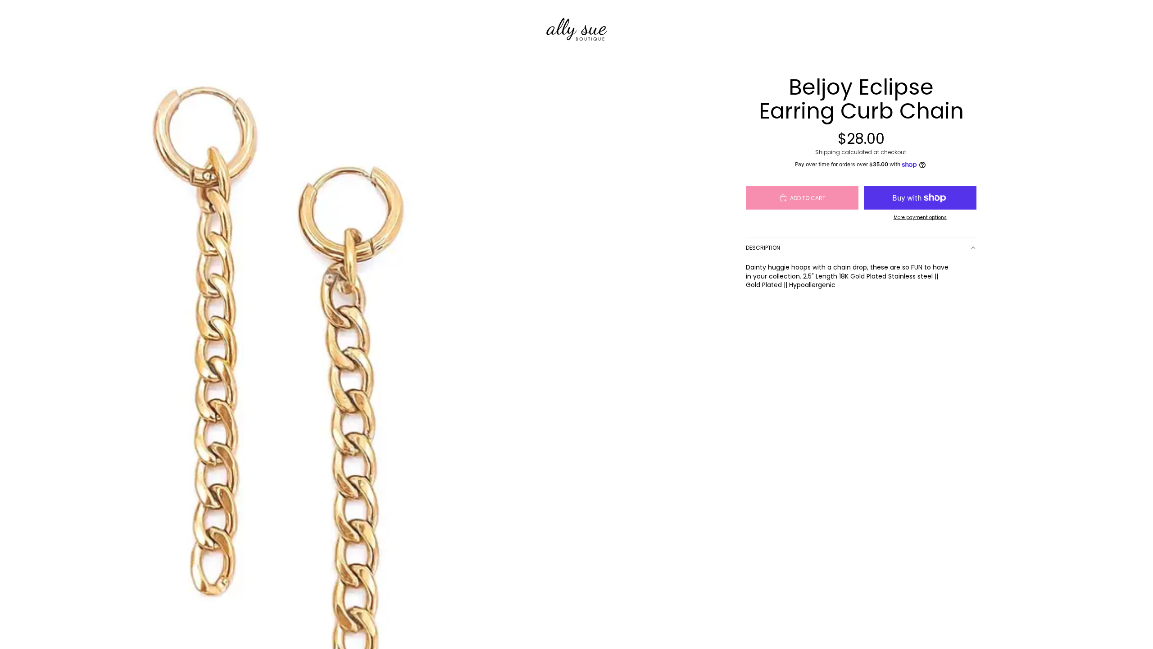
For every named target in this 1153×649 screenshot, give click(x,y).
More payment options (920, 217)
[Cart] (891, 27)
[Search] (852, 27)
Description (763, 247)
